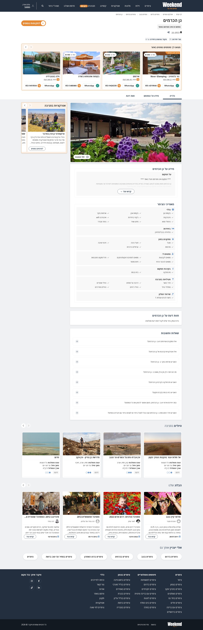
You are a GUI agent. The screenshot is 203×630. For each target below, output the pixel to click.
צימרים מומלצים (175, 593)
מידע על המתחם (151, 95)
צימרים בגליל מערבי (121, 584)
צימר (180, 579)
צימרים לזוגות (150, 598)
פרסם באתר (99, 593)
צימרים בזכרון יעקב (173, 589)
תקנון (101, 598)
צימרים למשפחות (148, 579)
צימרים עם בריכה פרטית (145, 593)
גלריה (172, 95)
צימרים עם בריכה (174, 607)
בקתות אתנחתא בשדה (88, 76)
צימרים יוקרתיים (149, 589)
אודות (101, 589)
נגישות (153, 624)
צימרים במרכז (150, 607)
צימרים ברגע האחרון (93, 556)
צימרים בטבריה (123, 607)
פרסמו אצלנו (69, 5)
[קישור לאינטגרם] (31, 580)
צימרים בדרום (155, 14)
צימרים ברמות (124, 602)
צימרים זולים (176, 602)
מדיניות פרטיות (143, 624)
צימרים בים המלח (148, 602)
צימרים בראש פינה (122, 579)
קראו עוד (127, 191)
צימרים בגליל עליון (122, 598)
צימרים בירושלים (174, 612)
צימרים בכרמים (131, 14)
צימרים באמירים (123, 589)
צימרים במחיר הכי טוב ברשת (59, 556)
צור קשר (100, 584)
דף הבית (179, 14)
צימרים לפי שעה (97, 607)
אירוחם (136, 76)
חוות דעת (130, 95)
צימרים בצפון (176, 584)
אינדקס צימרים (168, 14)
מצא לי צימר (53, 5)
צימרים (30, 556)
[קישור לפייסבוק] (38, 580)
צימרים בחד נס (175, 598)
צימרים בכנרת (124, 593)
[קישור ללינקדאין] (38, 587)
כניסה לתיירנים (97, 579)
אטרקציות (100, 602)
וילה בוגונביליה (52, 76)
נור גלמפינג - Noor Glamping (164, 76)
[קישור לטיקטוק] (31, 587)
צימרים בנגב (143, 14)
